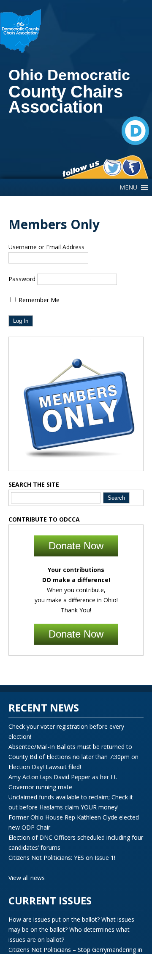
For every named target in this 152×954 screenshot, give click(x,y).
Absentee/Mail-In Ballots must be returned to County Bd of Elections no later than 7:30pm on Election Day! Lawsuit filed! (73, 757)
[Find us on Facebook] (131, 168)
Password (21, 279)
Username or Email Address (46, 247)
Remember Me (38, 300)
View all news (26, 878)
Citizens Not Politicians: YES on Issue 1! (61, 858)
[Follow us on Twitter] (112, 168)
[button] (128, 187)
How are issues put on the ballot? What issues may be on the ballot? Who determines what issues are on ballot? (71, 929)
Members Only (54, 224)
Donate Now (76, 545)
